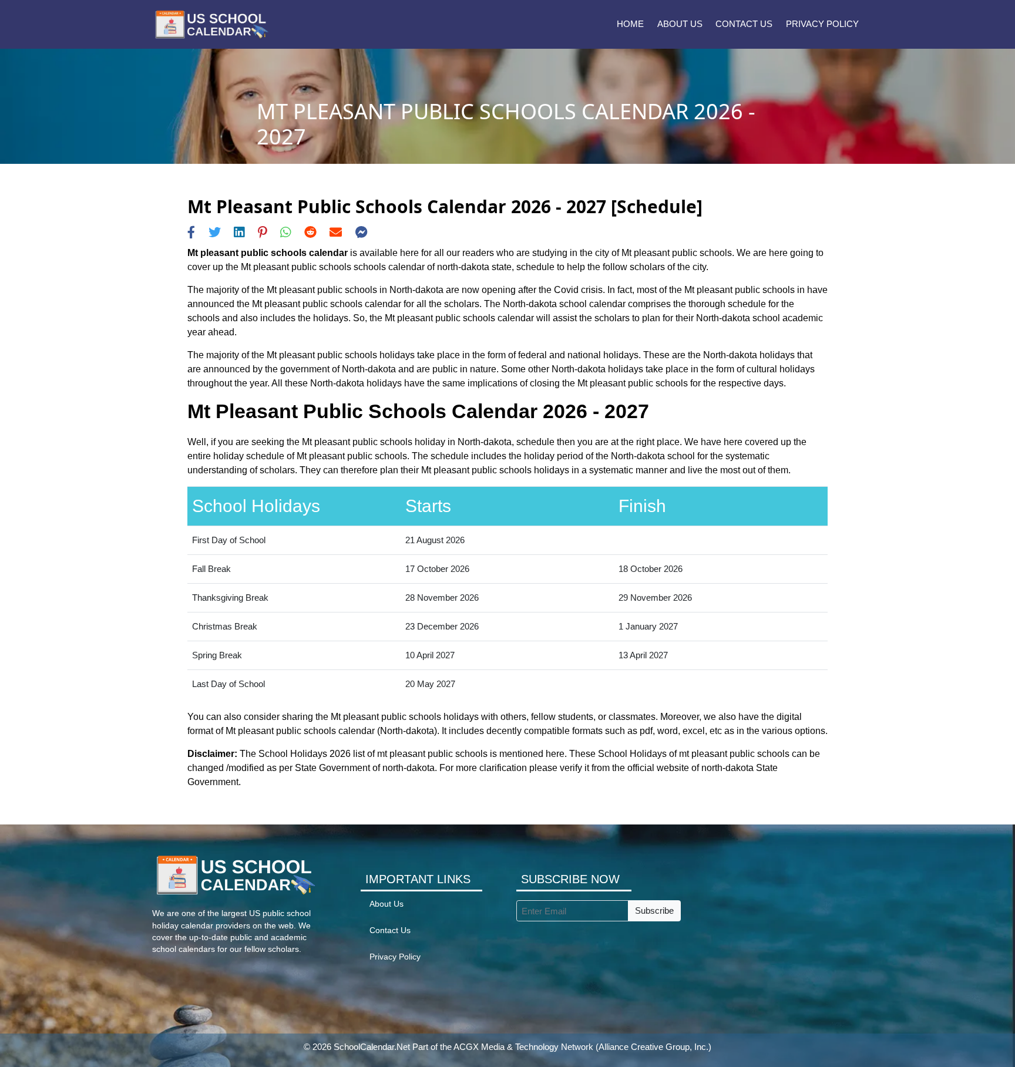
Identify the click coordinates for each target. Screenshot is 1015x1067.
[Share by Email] (336, 232)
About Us (680, 24)
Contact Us (743, 24)
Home (630, 24)
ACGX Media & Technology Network (523, 1047)
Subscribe (654, 910)
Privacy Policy (822, 24)
